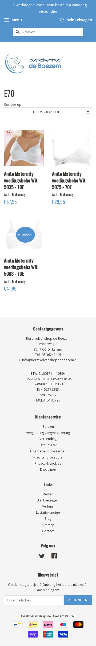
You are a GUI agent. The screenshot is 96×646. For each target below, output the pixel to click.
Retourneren (48, 445)
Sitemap (48, 525)
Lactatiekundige (48, 512)
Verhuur (48, 506)
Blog (48, 518)
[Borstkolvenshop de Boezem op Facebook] (54, 557)
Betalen (48, 426)
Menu (16, 19)
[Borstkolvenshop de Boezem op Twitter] (42, 557)
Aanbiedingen (48, 500)
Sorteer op (12, 104)
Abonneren (77, 600)
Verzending (48, 439)
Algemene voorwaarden (48, 451)
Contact (48, 531)
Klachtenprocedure (48, 457)
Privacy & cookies (48, 463)
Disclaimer (48, 469)
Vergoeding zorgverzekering (48, 432)
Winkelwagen (79, 19)
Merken (48, 494)
